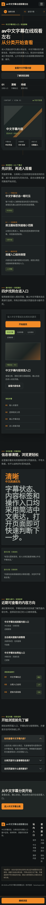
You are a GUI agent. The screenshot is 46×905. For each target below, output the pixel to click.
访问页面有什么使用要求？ (16, 768)
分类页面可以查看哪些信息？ (17, 760)
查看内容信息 (14, 386)
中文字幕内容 (34, 848)
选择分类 (10, 12)
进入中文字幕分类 (12, 806)
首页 (34, 840)
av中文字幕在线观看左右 (15, 4)
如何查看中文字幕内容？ (15, 738)
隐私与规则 (42, 858)
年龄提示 (42, 849)
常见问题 (42, 841)
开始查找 (23, 324)
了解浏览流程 (23, 75)
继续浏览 (23, 900)
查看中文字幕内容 (23, 68)
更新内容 (34, 856)
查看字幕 (29, 12)
